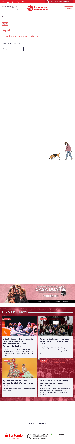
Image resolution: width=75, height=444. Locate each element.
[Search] (25, 49)
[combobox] (12, 49)
